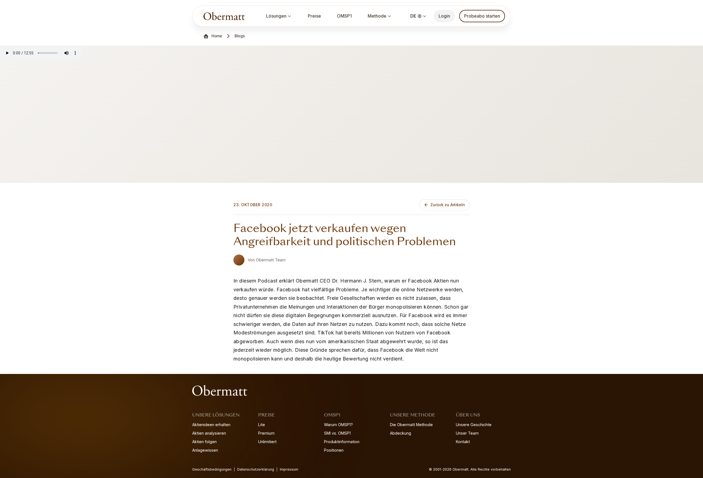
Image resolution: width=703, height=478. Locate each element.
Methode (377, 16)
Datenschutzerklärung (255, 469)
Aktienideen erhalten (211, 424)
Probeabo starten (482, 16)
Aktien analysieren (209, 433)
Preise (314, 16)
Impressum (289, 469)
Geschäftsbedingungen (211, 469)
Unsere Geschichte (474, 424)
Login (444, 16)
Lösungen (276, 16)
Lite (261, 424)
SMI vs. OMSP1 (337, 433)
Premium (266, 433)
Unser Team (467, 433)
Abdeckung (400, 433)
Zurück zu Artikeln (447, 204)
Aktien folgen (204, 441)
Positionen (334, 450)
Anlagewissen (205, 450)
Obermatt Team (271, 259)
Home (216, 35)
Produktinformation (341, 441)
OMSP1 (344, 16)
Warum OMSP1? (338, 424)
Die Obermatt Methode (411, 424)
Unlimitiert (267, 441)
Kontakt (463, 441)
